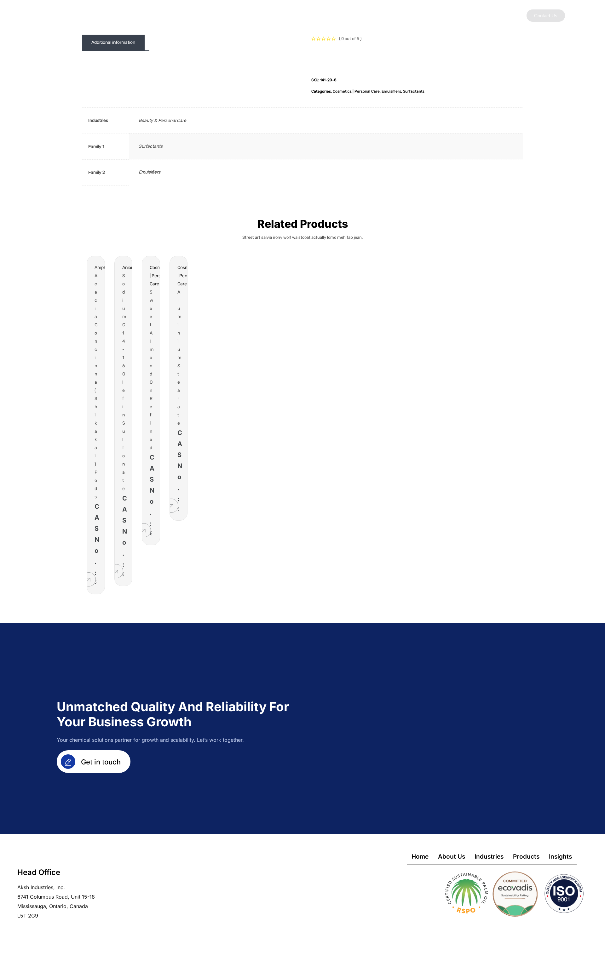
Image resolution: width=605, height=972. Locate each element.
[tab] (113, 42)
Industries (302, 15)
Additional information (113, 42)
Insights (366, 15)
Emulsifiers (391, 91)
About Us (268, 15)
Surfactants (413, 91)
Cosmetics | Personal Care (356, 91)
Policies (397, 15)
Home (420, 856)
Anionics (130, 267)
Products (335, 15)
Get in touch (100, 762)
